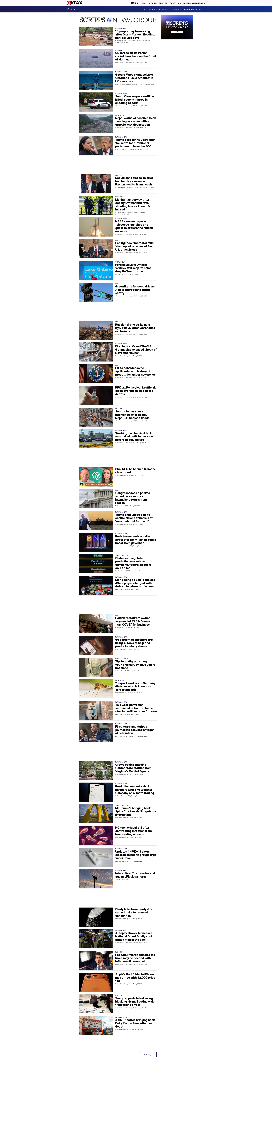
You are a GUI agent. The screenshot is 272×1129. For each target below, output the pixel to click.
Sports (172, 3)
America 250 (166, 9)
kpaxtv (68, 9)
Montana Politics (154, 9)
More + (201, 9)
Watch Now (198, 3)
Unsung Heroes (177, 9)
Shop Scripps (184, 3)
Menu (134, 3)
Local (144, 3)
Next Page (148, 1054)
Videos (145, 9)
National (152, 3)
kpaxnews (75, 9)
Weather (163, 3)
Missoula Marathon (190, 9)
